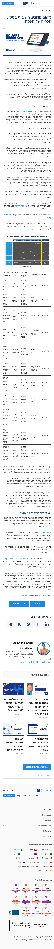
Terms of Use (33, 940)
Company (47, 836)
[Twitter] (29, 624)
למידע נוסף (37, 603)
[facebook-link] (16, 790)
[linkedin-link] (7, 790)
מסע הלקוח (19, 206)
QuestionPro (46, 532)
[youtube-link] (4, 790)
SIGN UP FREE (7, 3)
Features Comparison (42, 826)
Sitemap (9, 937)
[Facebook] (38, 624)
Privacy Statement (46, 940)
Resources (46, 815)
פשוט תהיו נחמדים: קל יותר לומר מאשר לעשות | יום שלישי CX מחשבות (37, 706)
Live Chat (31, 796)
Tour (49, 804)
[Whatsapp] (19, 624)
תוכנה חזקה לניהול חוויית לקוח (17, 558)
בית (50, 11)
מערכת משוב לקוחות (24, 111)
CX (43, 11)
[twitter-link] (12, 790)
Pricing (48, 820)
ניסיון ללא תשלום (19, 603)
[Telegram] (10, 624)
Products (47, 810)
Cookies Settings (22, 940)
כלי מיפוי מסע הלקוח (24, 581)
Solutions (47, 831)
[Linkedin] (47, 624)
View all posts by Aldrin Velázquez (35, 662)
